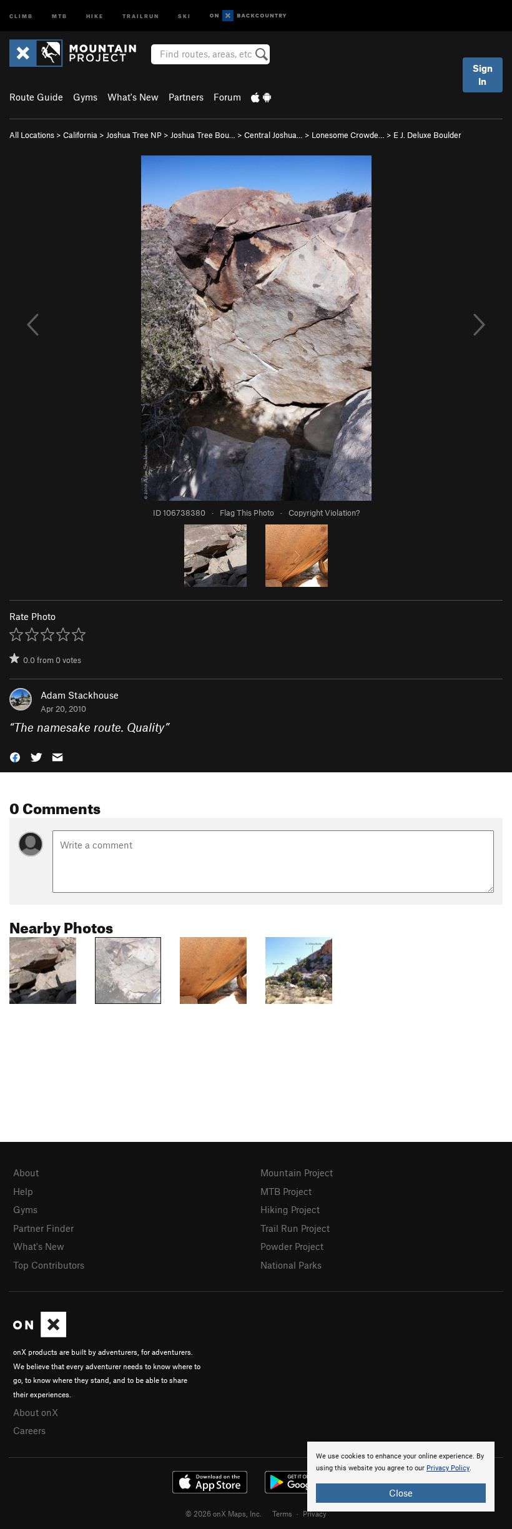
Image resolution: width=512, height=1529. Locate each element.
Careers (29, 1430)
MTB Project (286, 1191)
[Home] (79, 53)
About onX (35, 1412)
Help (23, 1191)
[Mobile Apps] (261, 96)
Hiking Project (290, 1209)
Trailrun (140, 15)
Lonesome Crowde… (348, 135)
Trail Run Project (295, 1228)
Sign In (483, 74)
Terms (282, 1513)
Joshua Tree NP (134, 135)
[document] (401, 1476)
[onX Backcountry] (248, 16)
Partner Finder (43, 1228)
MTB (59, 15)
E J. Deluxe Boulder (427, 135)
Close (401, 1492)
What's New (133, 96)
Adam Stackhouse (80, 695)
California (80, 135)
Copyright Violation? (324, 513)
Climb (21, 15)
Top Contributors (48, 1265)
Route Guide (36, 96)
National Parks (291, 1265)
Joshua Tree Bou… (202, 135)
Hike (95, 15)
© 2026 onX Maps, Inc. (223, 1513)
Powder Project (291, 1246)
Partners (186, 96)
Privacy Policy (448, 1468)
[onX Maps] (39, 1333)
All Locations (31, 135)
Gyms (85, 96)
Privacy (315, 1513)
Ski (184, 15)
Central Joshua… (273, 135)
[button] (15, 756)
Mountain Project (296, 1172)
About (26, 1172)
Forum (227, 96)
